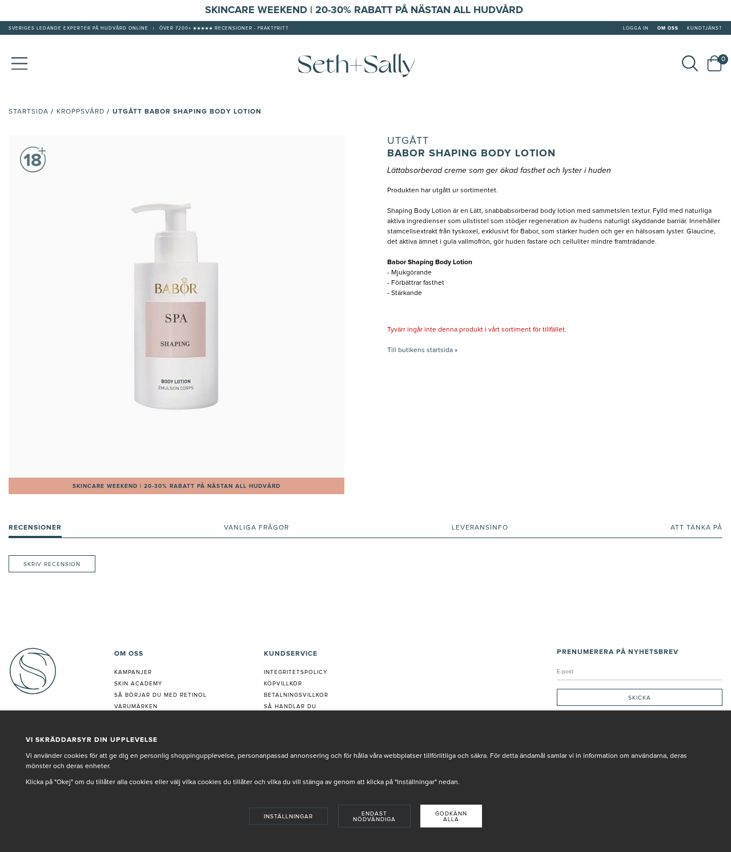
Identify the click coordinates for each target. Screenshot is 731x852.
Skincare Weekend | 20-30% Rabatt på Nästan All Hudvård (176, 486)
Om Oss (667, 28)
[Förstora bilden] (176, 306)
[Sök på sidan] (690, 63)
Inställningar (288, 816)
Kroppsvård (81, 111)
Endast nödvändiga (374, 816)
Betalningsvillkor (296, 695)
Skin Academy (138, 684)
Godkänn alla (451, 816)
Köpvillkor (283, 684)
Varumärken (136, 706)
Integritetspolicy (295, 672)
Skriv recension (52, 564)
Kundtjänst (704, 28)
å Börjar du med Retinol (162, 695)
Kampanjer (133, 672)
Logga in (636, 28)
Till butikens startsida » (422, 350)
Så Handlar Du (290, 706)
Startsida (29, 111)
